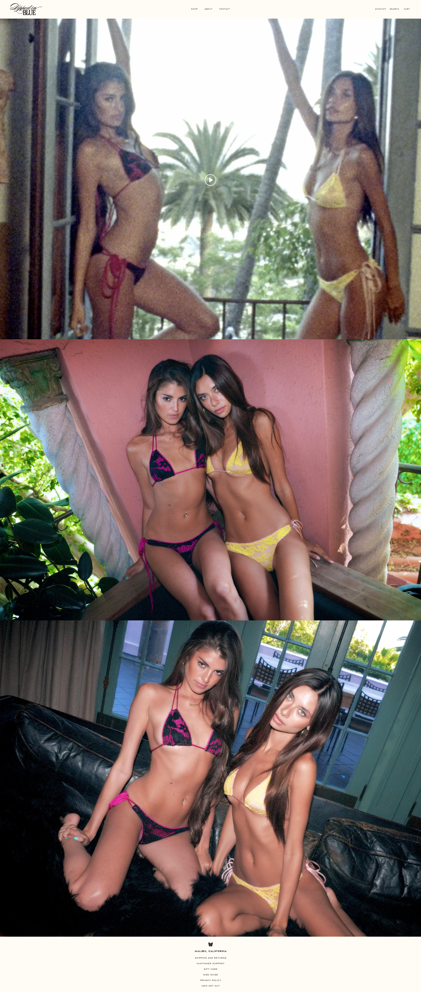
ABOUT (208, 9)
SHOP (194, 9)
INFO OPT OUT (210, 986)
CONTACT (224, 9)
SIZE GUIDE (210, 975)
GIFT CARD (210, 969)
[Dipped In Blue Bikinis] (26, 9)
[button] (210, 180)
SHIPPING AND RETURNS (210, 958)
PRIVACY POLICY (210, 980)
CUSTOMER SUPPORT (210, 963)
